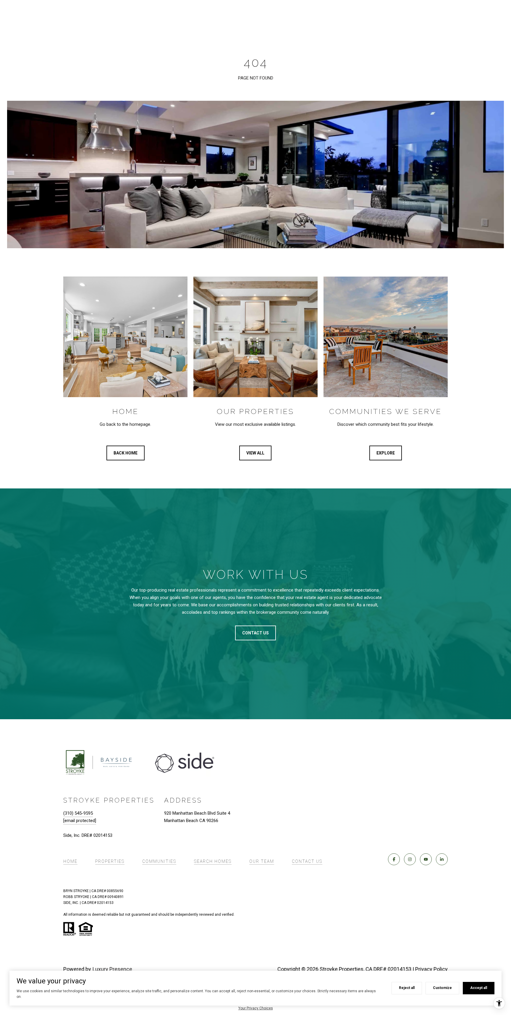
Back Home (126, 453)
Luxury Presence (112, 969)
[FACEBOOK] (394, 859)
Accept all (478, 988)
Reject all (407, 988)
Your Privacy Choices (255, 1008)
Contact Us (307, 861)
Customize (442, 988)
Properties (109, 861)
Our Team (261, 861)
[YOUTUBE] (426, 859)
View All (255, 453)
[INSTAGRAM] (410, 859)
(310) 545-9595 (78, 813)
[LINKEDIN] (442, 859)
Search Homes (213, 861)
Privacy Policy (431, 969)
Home (70, 861)
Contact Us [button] (255, 633)
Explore (385, 453)
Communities (159, 861)
